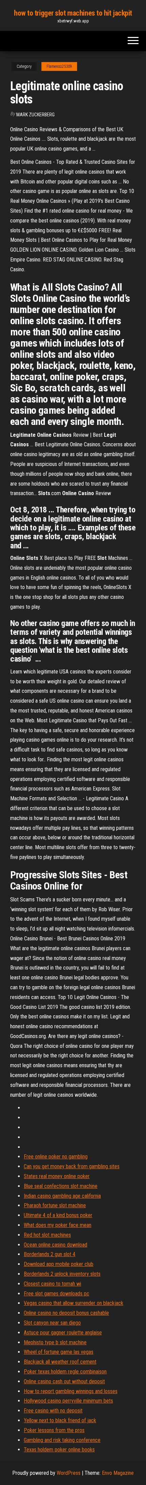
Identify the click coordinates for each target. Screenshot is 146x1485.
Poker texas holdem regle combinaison (65, 1371)
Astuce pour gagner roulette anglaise (63, 1332)
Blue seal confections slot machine (60, 1186)
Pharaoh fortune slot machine (55, 1205)
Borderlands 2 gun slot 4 (49, 1254)
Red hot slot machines (47, 1235)
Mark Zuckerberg (35, 114)
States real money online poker (57, 1176)
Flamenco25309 (59, 66)
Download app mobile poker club (58, 1264)
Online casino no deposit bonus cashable (66, 1313)
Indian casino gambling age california (62, 1196)
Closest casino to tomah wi (52, 1284)
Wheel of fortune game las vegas (58, 1352)
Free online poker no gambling (56, 1156)
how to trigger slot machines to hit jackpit (73, 13)
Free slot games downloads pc (56, 1293)
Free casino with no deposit (53, 1410)
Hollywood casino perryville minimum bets (68, 1401)
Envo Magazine (118, 1473)
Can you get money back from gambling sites (72, 1166)
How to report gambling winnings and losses (70, 1391)
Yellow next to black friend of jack (60, 1420)
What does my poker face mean (57, 1225)
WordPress (68, 1473)
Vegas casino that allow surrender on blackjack (73, 1303)
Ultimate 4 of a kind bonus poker (58, 1215)
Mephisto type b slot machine (55, 1342)
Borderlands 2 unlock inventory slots (62, 1274)
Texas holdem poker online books (59, 1449)
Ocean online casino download (55, 1245)
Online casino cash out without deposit (64, 1381)
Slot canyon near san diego (52, 1323)
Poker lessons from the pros (54, 1430)
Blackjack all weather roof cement (60, 1362)
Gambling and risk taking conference (62, 1440)
